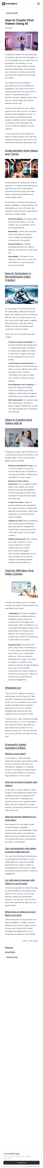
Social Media (10, 952)
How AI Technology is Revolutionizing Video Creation (18, 277)
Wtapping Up (13, 687)
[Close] (38, 1153)
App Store (22, 1163)
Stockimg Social (14, 645)
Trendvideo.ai (13, 613)
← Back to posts (11, 13)
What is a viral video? (15, 753)
